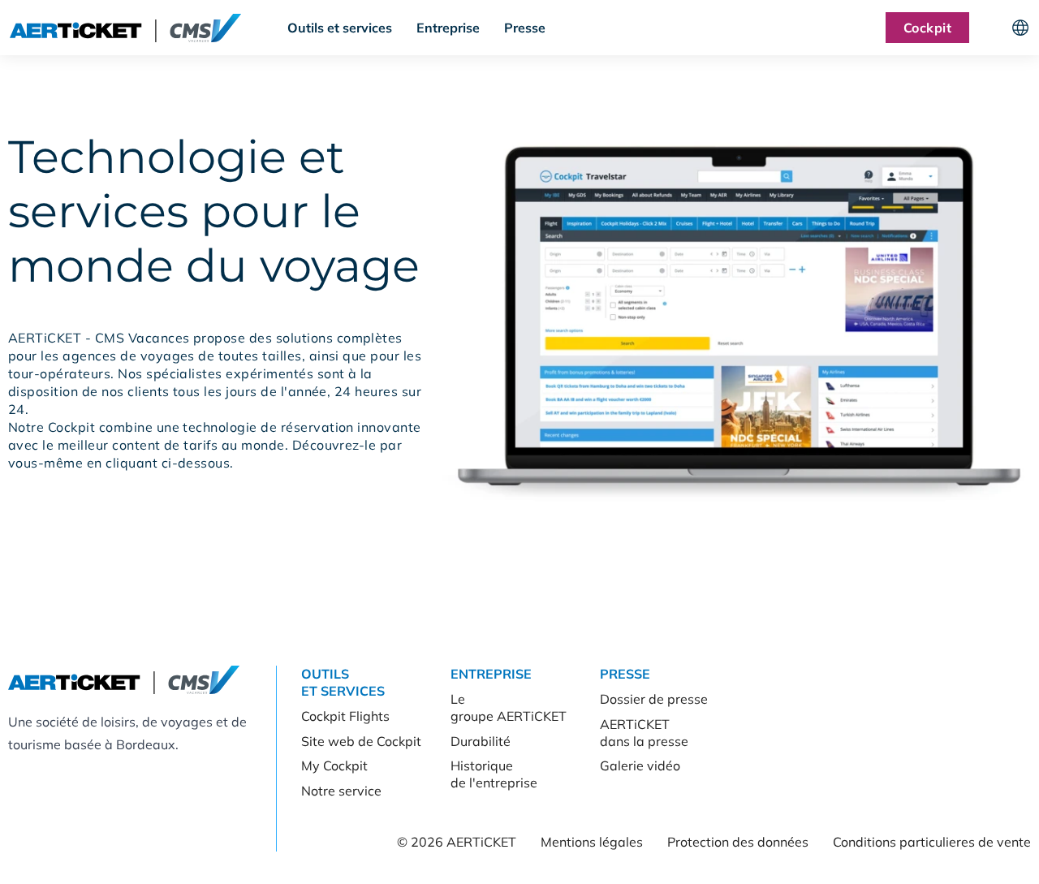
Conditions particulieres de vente (932, 842)
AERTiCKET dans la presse (644, 732)
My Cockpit (334, 765)
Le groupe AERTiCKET (509, 707)
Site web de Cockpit (361, 741)
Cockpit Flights (345, 716)
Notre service (341, 791)
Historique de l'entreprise (494, 774)
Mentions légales (592, 842)
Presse (524, 27)
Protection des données (737, 842)
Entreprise (448, 27)
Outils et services (339, 27)
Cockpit (927, 27)
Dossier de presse (654, 699)
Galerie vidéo (640, 765)
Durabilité (481, 741)
